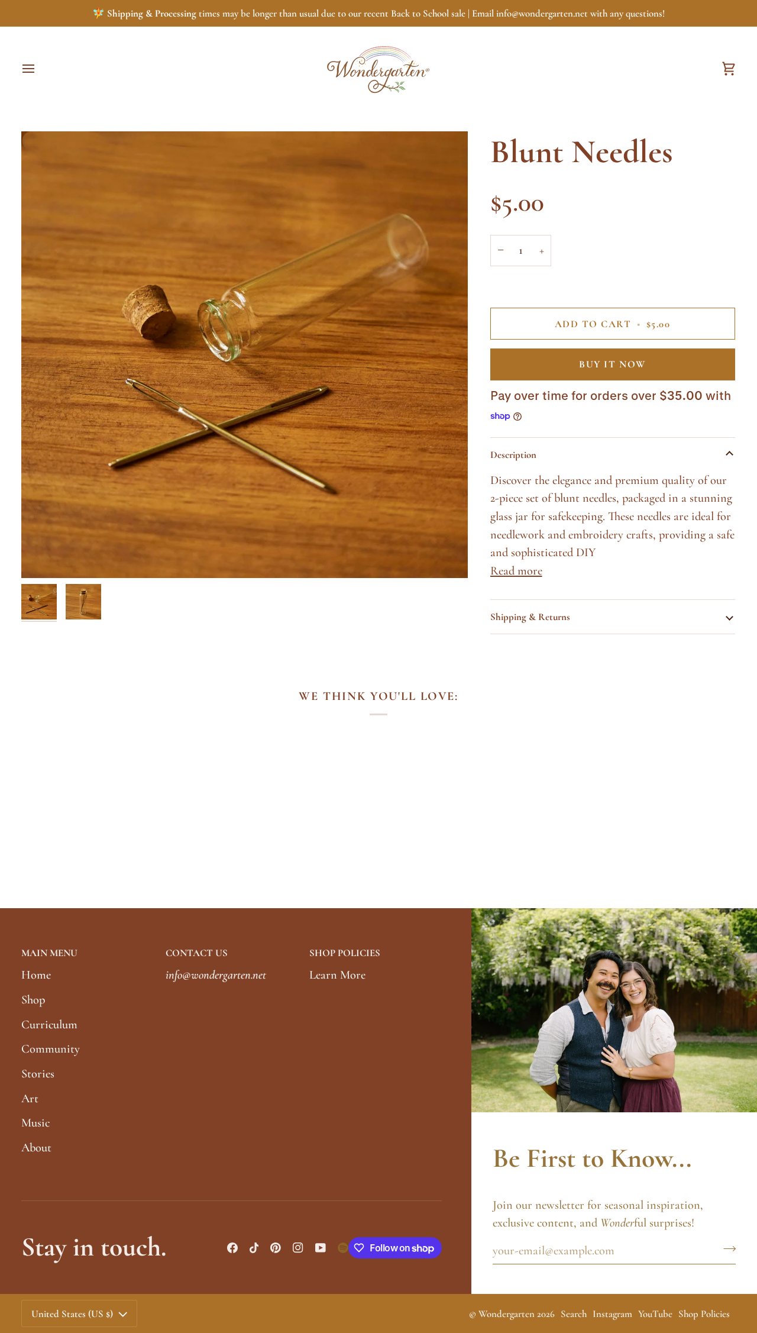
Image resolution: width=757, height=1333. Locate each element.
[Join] (726, 1249)
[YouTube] (320, 1247)
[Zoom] (244, 354)
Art (29, 1098)
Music (35, 1122)
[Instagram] (298, 1247)
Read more (516, 570)
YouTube (655, 1314)
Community (50, 1048)
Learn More (337, 974)
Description (513, 454)
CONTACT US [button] (197, 953)
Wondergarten (506, 1314)
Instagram (612, 1314)
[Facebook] (232, 1247)
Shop (33, 999)
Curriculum (49, 1024)
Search (574, 1314)
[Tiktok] (254, 1247)
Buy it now (612, 364)
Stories (37, 1073)
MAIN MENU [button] (49, 953)
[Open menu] (39, 68)
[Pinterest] (275, 1247)
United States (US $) (72, 1314)
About (36, 1147)
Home (36, 974)
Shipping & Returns (530, 617)
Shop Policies (704, 1314)
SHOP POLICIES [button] (344, 953)
